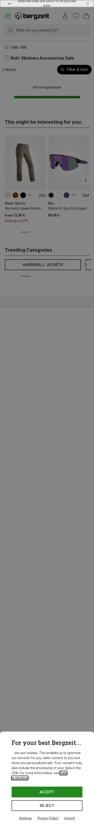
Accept (47, 792)
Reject (47, 805)
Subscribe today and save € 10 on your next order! (47, 3)
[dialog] (47, 780)
